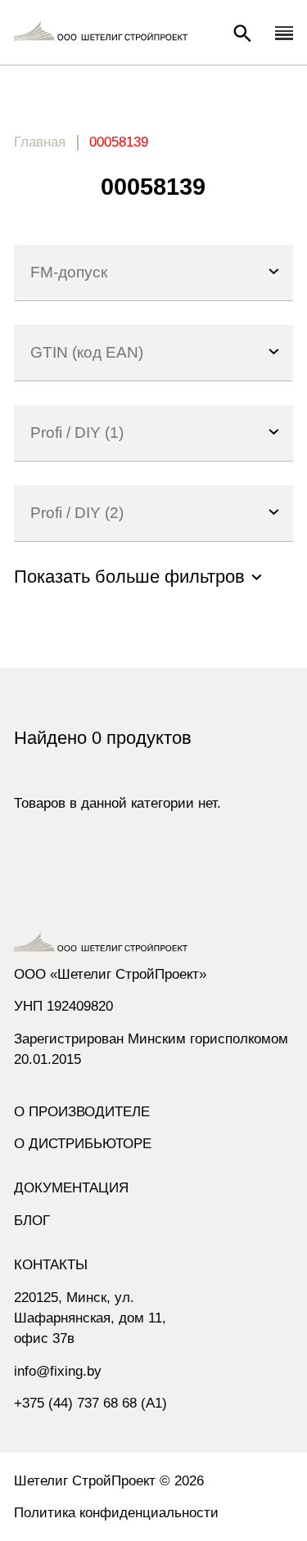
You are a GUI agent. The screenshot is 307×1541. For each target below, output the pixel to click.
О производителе (82, 1112)
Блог (32, 1220)
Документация (71, 1188)
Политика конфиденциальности (116, 1513)
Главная (39, 142)
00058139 (118, 142)
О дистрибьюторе (82, 1143)
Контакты (51, 1265)
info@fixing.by (58, 1371)
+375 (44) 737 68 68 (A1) (90, 1403)
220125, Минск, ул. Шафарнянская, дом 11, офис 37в (90, 1318)
